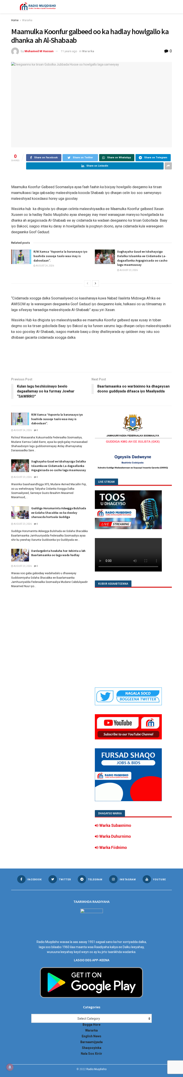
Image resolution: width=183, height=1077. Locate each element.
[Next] (95, 283)
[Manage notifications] (9, 1067)
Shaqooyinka (91, 1048)
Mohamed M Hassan (39, 51)
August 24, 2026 (44, 265)
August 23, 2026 (128, 270)
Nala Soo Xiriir (91, 1053)
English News (91, 1036)
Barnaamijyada (91, 1042)
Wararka (27, 20)
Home (15, 20)
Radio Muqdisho (96, 1069)
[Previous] (87, 283)
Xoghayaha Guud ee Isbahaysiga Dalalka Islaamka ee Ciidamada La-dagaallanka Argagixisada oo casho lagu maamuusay (142, 258)
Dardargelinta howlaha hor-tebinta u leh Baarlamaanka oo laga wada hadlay (58, 553)
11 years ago (69, 51)
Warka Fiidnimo (112, 847)
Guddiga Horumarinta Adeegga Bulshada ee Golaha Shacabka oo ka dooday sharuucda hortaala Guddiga (58, 512)
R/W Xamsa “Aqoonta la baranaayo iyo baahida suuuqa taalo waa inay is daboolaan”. (60, 256)
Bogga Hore (91, 1024)
